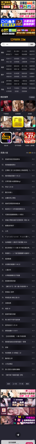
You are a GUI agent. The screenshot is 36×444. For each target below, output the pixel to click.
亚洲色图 (16, 73)
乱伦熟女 (24, 69)
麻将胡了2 (9, 54)
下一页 (21, 384)
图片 (2, 75)
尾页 (27, 384)
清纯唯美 (16, 76)
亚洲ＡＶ (9, 58)
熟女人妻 (9, 62)
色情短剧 (24, 91)
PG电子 (9, 51)
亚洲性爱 (9, 66)
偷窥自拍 (9, 73)
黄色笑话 (24, 84)
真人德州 (16, 51)
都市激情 (9, 81)
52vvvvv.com (18, 40)
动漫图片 (32, 73)
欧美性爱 (32, 66)
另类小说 (16, 84)
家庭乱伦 (16, 81)
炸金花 (17, 54)
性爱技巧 (32, 84)
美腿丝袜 (9, 76)
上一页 (15, 384)
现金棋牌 (24, 54)
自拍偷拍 (16, 58)
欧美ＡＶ (24, 58)
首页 (8, 384)
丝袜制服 (16, 62)
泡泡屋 (17, 91)
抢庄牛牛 (32, 54)
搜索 (31, 44)
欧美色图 (24, 73)
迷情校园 (9, 84)
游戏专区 (32, 51)
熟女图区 (24, 76)
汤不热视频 (32, 88)
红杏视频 (9, 91)
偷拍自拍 (16, 66)
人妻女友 (24, 81)
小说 (2, 82)
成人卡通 (24, 66)
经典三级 (16, 69)
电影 (2, 67)
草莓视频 (24, 88)
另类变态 (32, 69)
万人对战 (24, 51)
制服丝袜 (9, 69)
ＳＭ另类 (32, 62)
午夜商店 (16, 88)
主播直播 (24, 62)
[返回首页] (33, 440)
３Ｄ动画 (32, 58)
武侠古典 (32, 81)
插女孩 (9, 88)
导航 (2, 89)
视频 (2, 60)
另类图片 (32, 76)
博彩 (2, 53)
